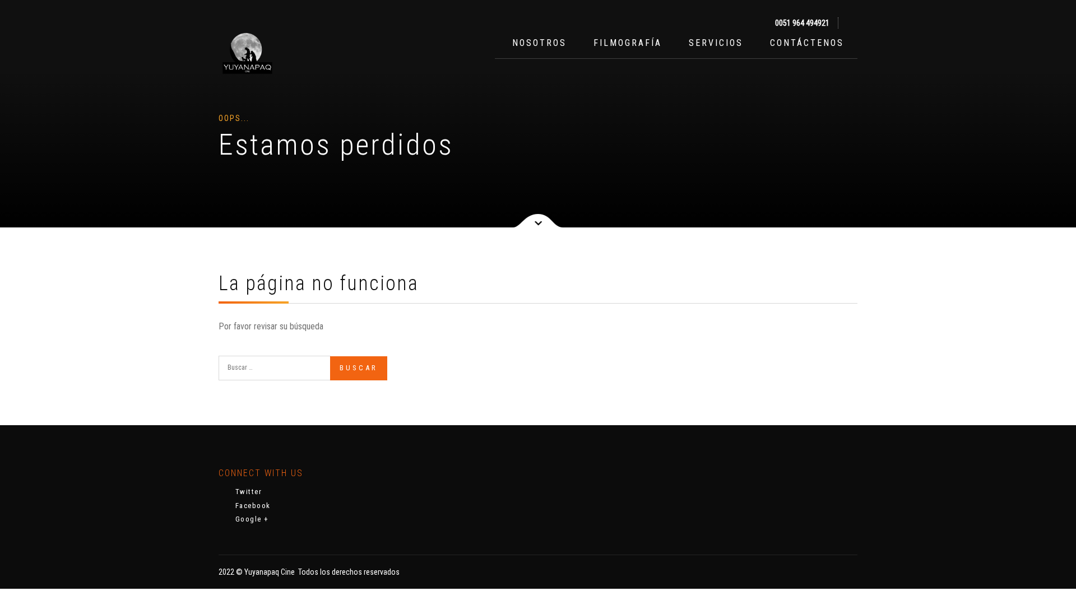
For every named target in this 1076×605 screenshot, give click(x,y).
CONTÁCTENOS (807, 43)
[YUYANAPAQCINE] (247, 54)
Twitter (247, 491)
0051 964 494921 (801, 22)
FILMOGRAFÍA (627, 43)
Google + (251, 519)
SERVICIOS (716, 43)
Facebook (252, 505)
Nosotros (537, 43)
